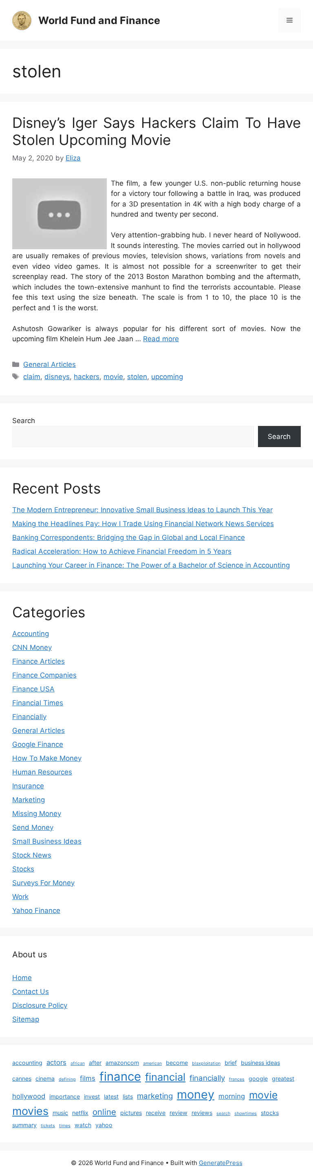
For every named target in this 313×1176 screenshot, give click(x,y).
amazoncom (122, 1062)
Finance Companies (44, 675)
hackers (86, 377)
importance (64, 1096)
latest (111, 1096)
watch (83, 1124)
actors (56, 1062)
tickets (48, 1125)
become (177, 1062)
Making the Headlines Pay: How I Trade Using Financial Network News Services (143, 524)
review (178, 1112)
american (152, 1063)
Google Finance (37, 744)
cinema (45, 1078)
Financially (29, 717)
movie (113, 377)
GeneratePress (220, 1163)
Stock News (31, 855)
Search (23, 421)
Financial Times (37, 703)
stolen (137, 377)
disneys (57, 377)
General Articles (49, 364)
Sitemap (25, 1019)
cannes (21, 1078)
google (258, 1078)
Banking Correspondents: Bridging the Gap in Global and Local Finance (128, 537)
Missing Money (36, 814)
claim (31, 377)
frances (237, 1079)
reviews (202, 1112)
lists (128, 1096)
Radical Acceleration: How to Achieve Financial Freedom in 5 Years (121, 551)
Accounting (30, 634)
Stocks (23, 869)
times (65, 1125)
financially (207, 1078)
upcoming (167, 377)
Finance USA (33, 689)
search (223, 1113)
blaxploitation (206, 1063)
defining (67, 1079)
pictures (131, 1112)
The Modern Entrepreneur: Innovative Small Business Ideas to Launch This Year (142, 510)
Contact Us (30, 991)
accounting (27, 1062)
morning (231, 1096)
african (78, 1063)
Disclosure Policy (39, 1005)
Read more (161, 339)
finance (120, 1076)
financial (165, 1077)
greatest (283, 1078)
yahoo (103, 1124)
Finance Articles (38, 661)
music (60, 1112)
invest (92, 1096)
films (87, 1078)
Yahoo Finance (36, 910)
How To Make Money (47, 758)
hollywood (28, 1096)
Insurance (28, 786)
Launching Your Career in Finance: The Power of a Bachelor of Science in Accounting (151, 565)
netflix (80, 1112)
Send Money (32, 827)
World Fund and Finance (99, 20)
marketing (155, 1096)
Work (20, 897)
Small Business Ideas (47, 841)
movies (30, 1111)
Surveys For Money (43, 883)
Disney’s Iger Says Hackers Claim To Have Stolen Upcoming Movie (156, 131)
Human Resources (42, 772)
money (195, 1094)
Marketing (28, 800)
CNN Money (32, 647)
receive (155, 1112)
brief (231, 1062)
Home (22, 978)
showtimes (245, 1113)
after (95, 1062)
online (104, 1112)
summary (24, 1124)
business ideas (260, 1062)
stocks (270, 1112)
